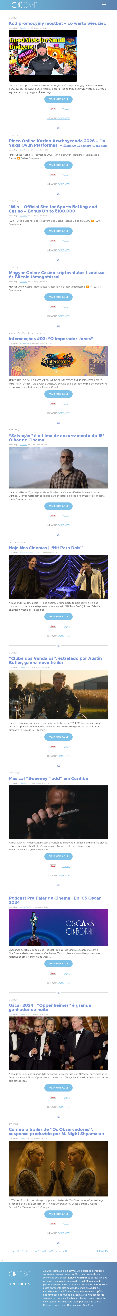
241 (65, 1251)
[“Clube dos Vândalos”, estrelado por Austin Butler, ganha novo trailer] (58, 694)
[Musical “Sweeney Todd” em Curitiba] (58, 812)
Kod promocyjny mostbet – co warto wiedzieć (57, 23)
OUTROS (13, 18)
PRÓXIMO (102, 1251)
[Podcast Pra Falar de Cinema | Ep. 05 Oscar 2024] (58, 927)
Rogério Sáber (26, 343)
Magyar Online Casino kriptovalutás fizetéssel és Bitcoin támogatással (57, 275)
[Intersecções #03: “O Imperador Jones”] (58, 360)
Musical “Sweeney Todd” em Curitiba (48, 778)
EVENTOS (14, 430)
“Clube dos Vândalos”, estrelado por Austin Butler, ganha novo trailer (55, 660)
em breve (13, 1124)
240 (58, 1251)
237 (37, 1251)
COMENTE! (58, 118)
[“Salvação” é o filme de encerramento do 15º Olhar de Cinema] (58, 467)
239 (51, 1251)
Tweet (66, 109)
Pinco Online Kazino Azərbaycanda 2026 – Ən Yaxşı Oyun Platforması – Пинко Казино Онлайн (58, 143)
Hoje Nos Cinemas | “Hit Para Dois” (46, 548)
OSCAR (12, 893)
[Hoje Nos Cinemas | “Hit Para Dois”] (58, 576)
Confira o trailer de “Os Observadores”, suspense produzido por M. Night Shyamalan (56, 1131)
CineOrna (23, 28)
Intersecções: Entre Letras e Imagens (27, 333)
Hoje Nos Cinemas (17, 542)
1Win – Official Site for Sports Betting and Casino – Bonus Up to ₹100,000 (53, 209)
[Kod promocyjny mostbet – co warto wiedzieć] (43, 55)
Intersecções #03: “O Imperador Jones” (51, 339)
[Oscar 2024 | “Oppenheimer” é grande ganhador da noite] (58, 1043)
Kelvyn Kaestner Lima (28, 552)
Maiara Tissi (24, 907)
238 (44, 1251)
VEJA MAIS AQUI (58, 99)
